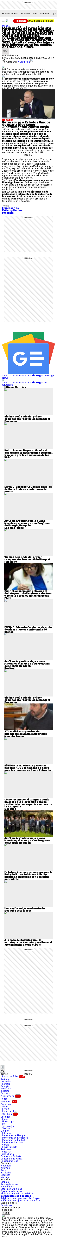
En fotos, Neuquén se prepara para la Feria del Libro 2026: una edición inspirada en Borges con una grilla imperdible (28, 876)
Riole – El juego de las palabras (17, 1193)
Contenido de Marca (12, 1159)
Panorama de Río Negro (15, 1138)
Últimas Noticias (12, 1076)
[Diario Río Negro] (7, 20)
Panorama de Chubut (13, 1140)
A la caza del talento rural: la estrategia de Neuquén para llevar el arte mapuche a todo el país (28, 942)
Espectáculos (9, 1111)
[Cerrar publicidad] (2, 1067)
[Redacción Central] (5, 49)
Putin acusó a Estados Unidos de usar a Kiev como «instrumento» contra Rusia (26, 124)
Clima (5, 1119)
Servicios (5, 1093)
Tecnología (8, 1126)
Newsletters (10, 1096)
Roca (35, 13)
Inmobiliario (7, 1154)
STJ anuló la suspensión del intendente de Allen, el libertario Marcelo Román (25, 734)
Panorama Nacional (12, 1142)
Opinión (5, 1131)
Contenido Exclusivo (11, 1156)
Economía (6, 1089)
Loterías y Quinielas (11, 1189)
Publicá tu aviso (9, 1184)
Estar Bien (9, 1114)
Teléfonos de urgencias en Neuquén (20, 1200)
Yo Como (6, 1128)
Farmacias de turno (11, 1191)
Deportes (6, 1104)
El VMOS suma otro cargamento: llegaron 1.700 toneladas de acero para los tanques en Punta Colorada (27, 768)
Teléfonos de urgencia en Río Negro (20, 1198)
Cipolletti (5, 1175)
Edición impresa (9, 1161)
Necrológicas (8, 1187)
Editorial (6, 1133)
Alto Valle (5, 1168)
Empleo (5, 1182)
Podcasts (6, 1152)
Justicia (6, 1084)
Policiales (6, 1149)
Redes (4, 1099)
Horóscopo (8, 1121)
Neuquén (25, 13)
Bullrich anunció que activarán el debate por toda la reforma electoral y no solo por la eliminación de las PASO (28, 454)
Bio (4, 1124)
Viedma (5, 1177)
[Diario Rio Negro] (3, 1215)
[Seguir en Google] (3, 76)
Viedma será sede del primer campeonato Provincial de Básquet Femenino (27, 419)
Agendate (8, 1101)
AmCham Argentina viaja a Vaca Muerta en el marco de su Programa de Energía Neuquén (27, 523)
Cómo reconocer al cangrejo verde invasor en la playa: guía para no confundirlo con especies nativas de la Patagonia (28, 803)
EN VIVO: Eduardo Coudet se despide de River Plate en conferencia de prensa (28, 489)
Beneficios (6, 1205)
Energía (5, 1086)
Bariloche (44, 13)
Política (5, 1079)
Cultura (4, 1107)
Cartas (5, 1145)
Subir (6, 1212)
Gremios (6, 1082)
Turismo (5, 1091)
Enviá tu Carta (9, 1147)
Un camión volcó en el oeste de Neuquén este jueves (24, 909)
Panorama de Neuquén (14, 1135)
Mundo (6, 26)
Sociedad (6, 1117)
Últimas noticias (10, 13)
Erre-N (6, 1109)
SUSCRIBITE (41, 20)
